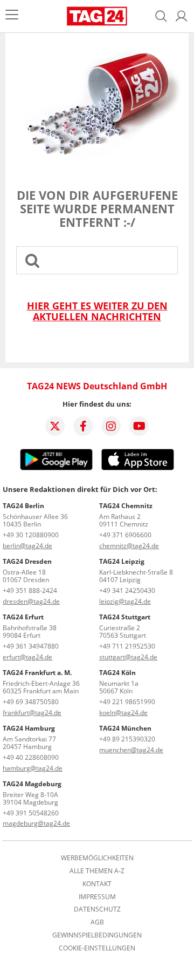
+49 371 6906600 (125, 534)
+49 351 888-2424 (30, 590)
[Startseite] (97, 16)
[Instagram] (111, 426)
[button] (182, 16)
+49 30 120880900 (31, 534)
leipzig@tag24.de (125, 601)
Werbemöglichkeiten (97, 858)
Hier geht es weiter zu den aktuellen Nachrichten (97, 311)
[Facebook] (83, 426)
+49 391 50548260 (31, 813)
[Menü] (11, 16)
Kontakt (97, 884)
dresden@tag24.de (31, 601)
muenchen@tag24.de (131, 749)
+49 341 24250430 (127, 590)
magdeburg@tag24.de (36, 823)
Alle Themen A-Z (97, 871)
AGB (97, 922)
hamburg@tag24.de (33, 768)
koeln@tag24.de (123, 712)
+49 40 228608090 (31, 757)
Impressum (97, 897)
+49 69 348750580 (31, 701)
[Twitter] (55, 426)
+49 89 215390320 (127, 739)
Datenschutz (97, 909)
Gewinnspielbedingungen (97, 935)
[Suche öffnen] (161, 16)
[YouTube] (139, 426)
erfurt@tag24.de (27, 657)
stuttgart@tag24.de (128, 657)
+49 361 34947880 (31, 646)
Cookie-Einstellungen (97, 948)
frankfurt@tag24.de (32, 712)
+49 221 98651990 (127, 701)
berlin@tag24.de (27, 545)
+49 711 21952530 (127, 646)
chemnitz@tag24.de (129, 545)
